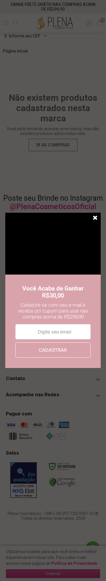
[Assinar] (53, 350)
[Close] (95, 218)
